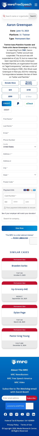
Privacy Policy (13, 425)
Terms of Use (26, 425)
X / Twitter (25, 34)
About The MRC (19, 369)
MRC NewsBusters (19, 374)
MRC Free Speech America (19, 378)
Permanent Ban (22, 38)
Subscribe (31, 398)
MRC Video (19, 382)
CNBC (24, 50)
